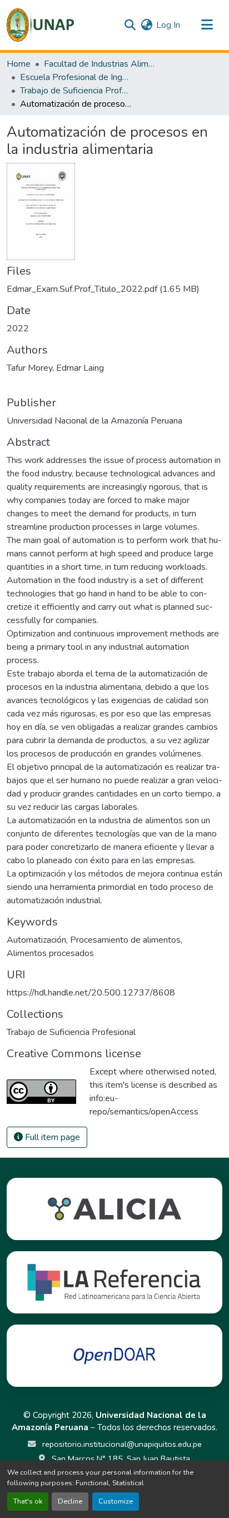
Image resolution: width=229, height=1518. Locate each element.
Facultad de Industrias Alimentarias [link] (99, 64)
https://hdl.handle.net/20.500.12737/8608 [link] (91, 993)
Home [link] (19, 64)
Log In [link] (168, 25)
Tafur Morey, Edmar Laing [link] (55, 368)
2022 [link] (18, 328)
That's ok (27, 1501)
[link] (114, 289)
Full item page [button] (51, 1137)
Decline (70, 1501)
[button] (40, 25)
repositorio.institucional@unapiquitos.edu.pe (121, 1444)
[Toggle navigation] (206, 25)
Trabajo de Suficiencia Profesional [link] (75, 90)
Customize (115, 1501)
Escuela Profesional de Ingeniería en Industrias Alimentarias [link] (75, 77)
